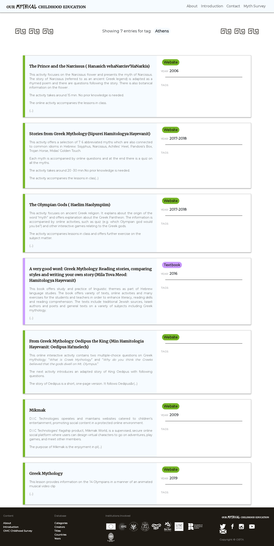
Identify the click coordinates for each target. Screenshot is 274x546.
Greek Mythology (46, 473)
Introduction (11, 526)
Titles (57, 530)
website (171, 62)
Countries (60, 534)
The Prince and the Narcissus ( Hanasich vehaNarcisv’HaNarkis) (89, 66)
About (7, 523)
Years (57, 538)
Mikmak (37, 410)
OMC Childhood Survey (17, 530)
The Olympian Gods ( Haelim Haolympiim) (69, 204)
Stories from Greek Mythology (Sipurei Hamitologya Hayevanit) (89, 133)
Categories (60, 523)
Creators (59, 526)
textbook (172, 265)
